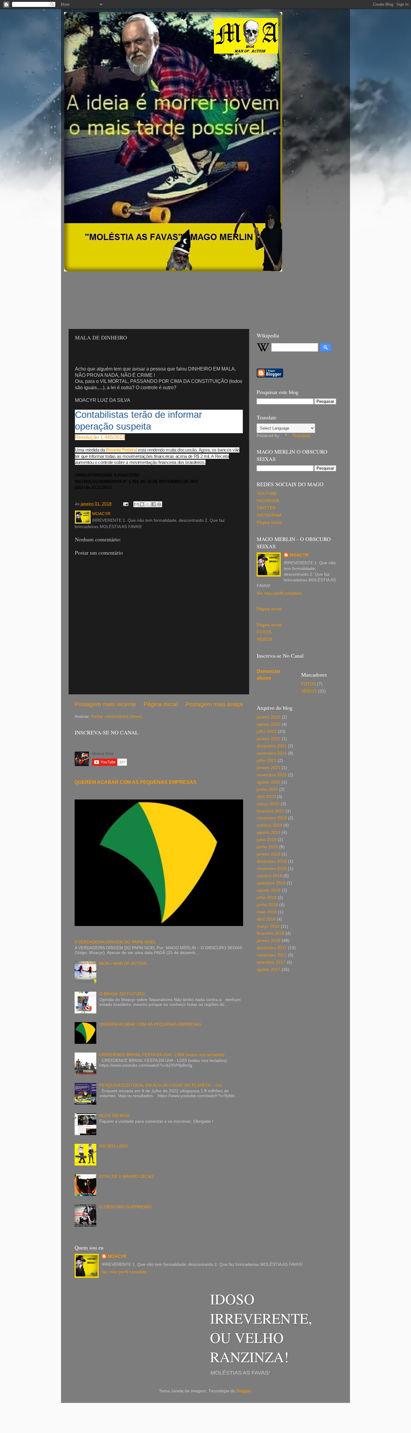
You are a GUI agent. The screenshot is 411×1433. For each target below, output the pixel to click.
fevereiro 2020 (270, 811)
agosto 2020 (268, 782)
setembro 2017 (271, 962)
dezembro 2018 (272, 861)
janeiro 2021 (268, 767)
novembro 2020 (272, 775)
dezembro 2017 (272, 948)
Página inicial (161, 704)
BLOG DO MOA (114, 1115)
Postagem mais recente (105, 704)
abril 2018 (266, 919)
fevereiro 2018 (270, 933)
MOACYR (299, 555)
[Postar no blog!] (142, 504)
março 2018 (268, 926)
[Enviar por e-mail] (136, 504)
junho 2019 (267, 847)
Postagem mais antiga (214, 704)
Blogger (243, 1391)
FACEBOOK (268, 501)
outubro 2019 (269, 825)
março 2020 (268, 804)
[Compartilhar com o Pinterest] (159, 504)
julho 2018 (267, 897)
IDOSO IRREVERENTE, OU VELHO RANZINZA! (261, 1327)
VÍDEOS (264, 639)
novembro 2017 (272, 955)
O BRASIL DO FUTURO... (123, 994)
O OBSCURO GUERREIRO (125, 1207)
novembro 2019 (272, 818)
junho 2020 (267, 789)
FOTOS (264, 632)
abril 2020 (266, 796)
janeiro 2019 (268, 854)
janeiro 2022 (268, 739)
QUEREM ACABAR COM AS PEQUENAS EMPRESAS (135, 782)
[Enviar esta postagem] (125, 504)
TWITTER (266, 508)
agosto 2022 (268, 724)
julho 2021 (267, 760)
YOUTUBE (267, 493)
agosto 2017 (268, 969)
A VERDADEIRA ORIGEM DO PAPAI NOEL (115, 942)
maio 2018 (267, 912)
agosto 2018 (268, 890)
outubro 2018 (269, 876)
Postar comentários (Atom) (116, 716)
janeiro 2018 (268, 940)
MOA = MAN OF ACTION (123, 963)
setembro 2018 (271, 883)
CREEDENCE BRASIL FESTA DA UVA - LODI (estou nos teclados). (162, 1055)
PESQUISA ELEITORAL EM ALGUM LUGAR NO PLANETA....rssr (161, 1085)
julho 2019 (267, 839)
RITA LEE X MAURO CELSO (126, 1176)
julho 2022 (267, 731)
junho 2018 (267, 905)
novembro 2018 (272, 868)
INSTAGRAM (269, 515)
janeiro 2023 (268, 717)
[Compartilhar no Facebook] (153, 504)
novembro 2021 (272, 753)
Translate (301, 435)
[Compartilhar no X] (148, 504)
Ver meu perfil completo (279, 593)
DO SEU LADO (113, 1146)
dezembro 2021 (272, 746)
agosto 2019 (268, 832)
